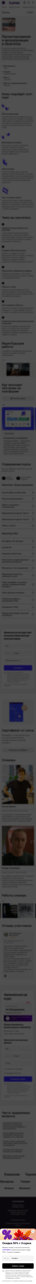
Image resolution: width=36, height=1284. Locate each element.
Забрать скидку (18, 1266)
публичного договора (25, 1281)
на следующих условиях (12, 1278)
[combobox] (6, 1258)
